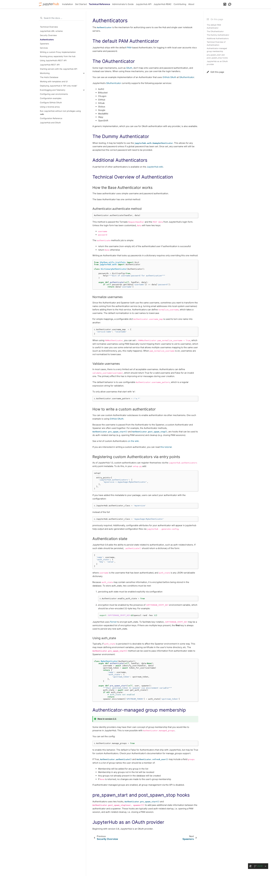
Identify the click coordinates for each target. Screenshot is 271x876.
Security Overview (48, 35)
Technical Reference (99, 4)
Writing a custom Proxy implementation (58, 52)
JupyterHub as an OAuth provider (217, 62)
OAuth (129, 68)
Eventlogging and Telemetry (52, 90)
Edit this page (217, 72)
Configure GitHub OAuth (51, 102)
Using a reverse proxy (50, 107)
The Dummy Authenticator (218, 35)
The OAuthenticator (215, 31)
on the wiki (133, 441)
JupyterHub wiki (155, 166)
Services (44, 48)
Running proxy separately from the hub (57, 56)
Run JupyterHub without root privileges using (60, 112)
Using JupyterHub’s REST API (53, 60)
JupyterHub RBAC (162, 4)
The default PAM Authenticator (214, 26)
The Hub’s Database (49, 77)
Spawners (44, 44)
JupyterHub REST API (50, 65)
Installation (67, 4)
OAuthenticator (186, 77)
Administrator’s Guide (123, 4)
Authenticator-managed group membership (217, 50)
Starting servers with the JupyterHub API (58, 69)
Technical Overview (49, 27)
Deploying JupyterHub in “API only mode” (58, 86)
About (191, 4)
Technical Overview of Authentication (216, 43)
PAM (129, 47)
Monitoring (45, 73)
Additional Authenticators (218, 38)
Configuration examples (50, 98)
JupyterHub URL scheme (51, 31)
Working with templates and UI (54, 81)
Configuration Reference (51, 118)
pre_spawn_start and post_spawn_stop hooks (217, 56)
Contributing (180, 4)
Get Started (81, 4)
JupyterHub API (143, 4)
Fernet (113, 621)
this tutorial (166, 447)
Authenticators (47, 39)
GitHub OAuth (169, 77)
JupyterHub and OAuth (50, 122)
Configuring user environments (54, 94)
